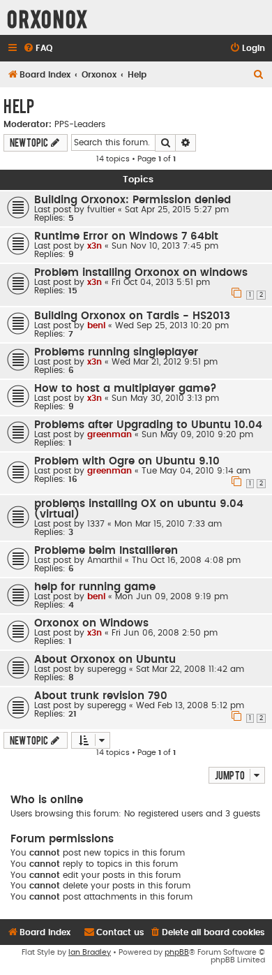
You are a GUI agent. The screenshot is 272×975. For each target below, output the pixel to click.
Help (18, 105)
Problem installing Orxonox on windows (141, 272)
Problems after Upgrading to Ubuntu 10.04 (148, 425)
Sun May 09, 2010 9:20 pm (197, 434)
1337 (96, 524)
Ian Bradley (89, 952)
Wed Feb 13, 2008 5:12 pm (190, 705)
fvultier (101, 209)
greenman (109, 434)
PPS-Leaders (79, 124)
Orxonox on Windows (91, 623)
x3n (94, 246)
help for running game (95, 587)
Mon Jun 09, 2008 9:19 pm (171, 596)
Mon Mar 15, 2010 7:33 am (168, 524)
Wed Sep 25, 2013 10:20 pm (172, 325)
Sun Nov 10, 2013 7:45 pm (165, 246)
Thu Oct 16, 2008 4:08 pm (186, 560)
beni (96, 325)
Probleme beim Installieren (106, 550)
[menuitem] (37, 48)
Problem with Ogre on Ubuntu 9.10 (127, 461)
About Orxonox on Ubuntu (105, 659)
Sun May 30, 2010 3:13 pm (165, 398)
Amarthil (104, 560)
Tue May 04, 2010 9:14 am (196, 471)
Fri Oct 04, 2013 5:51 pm (161, 282)
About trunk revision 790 (100, 696)
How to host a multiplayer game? (125, 388)
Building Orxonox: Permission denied (132, 200)
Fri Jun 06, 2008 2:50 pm (165, 633)
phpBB (177, 952)
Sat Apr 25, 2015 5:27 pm (177, 209)
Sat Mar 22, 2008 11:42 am (190, 669)
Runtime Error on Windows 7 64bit (126, 236)
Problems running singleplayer (116, 352)
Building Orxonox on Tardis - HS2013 (132, 316)
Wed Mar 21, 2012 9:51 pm (165, 362)
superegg (106, 669)
